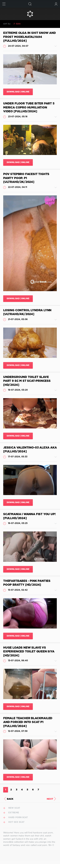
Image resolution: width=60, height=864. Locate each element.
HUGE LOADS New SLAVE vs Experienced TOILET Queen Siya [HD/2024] (28, 651)
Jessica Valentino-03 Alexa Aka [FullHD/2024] (30, 449)
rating (26, 24)
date (18, 24)
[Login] (56, 4)
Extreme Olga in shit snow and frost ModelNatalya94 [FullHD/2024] (29, 37)
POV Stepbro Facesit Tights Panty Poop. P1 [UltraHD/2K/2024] (26, 178)
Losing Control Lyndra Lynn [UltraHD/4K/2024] (27, 312)
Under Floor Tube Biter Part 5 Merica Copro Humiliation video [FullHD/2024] (28, 107)
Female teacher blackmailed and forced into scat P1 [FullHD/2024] (27, 722)
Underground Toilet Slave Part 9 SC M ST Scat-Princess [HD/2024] (27, 381)
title (42, 24)
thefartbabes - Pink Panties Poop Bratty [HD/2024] (26, 583)
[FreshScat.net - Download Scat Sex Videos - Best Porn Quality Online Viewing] (30, 14)
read (34, 24)
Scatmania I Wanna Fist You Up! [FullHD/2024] (29, 516)
